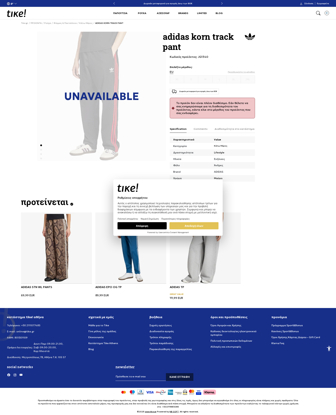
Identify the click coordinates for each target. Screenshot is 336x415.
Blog (91, 349)
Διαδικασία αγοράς (161, 331)
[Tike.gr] (16, 13)
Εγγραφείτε (323, 3)
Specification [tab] (178, 128)
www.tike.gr (150, 411)
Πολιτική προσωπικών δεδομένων (231, 340)
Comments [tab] (201, 128)
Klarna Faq (277, 343)
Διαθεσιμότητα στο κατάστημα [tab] (234, 128)
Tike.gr (24, 23)
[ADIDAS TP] (205, 247)
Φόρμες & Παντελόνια (65, 23)
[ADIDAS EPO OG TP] (130, 247)
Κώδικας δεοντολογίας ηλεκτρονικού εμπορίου (233, 333)
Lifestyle (219, 152)
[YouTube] (21, 375)
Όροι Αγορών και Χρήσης (226, 325)
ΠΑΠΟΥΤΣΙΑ (120, 13)
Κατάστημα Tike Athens (103, 343)
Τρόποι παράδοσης (161, 343)
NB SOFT (174, 411)
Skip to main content (21, 3)
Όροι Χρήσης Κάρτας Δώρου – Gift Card (295, 337)
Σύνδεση (308, 3)
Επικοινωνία (96, 337)
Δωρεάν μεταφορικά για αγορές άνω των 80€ (168, 3)
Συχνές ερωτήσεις (160, 325)
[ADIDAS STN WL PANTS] (56, 247)
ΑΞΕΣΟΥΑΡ (163, 13)
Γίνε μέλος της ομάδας (102, 331)
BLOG (219, 13)
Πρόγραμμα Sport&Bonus (287, 325)
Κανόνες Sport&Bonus (285, 331)
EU (171, 72)
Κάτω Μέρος (86, 23)
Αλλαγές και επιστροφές (226, 346)
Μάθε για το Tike (98, 325)
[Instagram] (15, 375)
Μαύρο (218, 178)
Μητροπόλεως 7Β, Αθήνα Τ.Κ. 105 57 (44, 357)
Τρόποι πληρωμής (160, 337)
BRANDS (183, 13)
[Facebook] (8, 375)
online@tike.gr (25, 331)
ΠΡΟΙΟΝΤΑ (36, 23)
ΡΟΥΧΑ (142, 13)
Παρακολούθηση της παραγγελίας (170, 349)
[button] (12, 3)
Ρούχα (47, 23)
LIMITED (202, 13)
